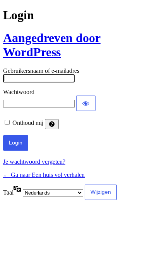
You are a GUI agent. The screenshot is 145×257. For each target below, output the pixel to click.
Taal (8, 192)
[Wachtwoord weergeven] (86, 103)
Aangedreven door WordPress (52, 45)
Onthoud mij (27, 122)
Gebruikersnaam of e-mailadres (41, 70)
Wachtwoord (18, 92)
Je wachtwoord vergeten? (34, 161)
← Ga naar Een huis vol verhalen (44, 174)
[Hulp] (52, 124)
